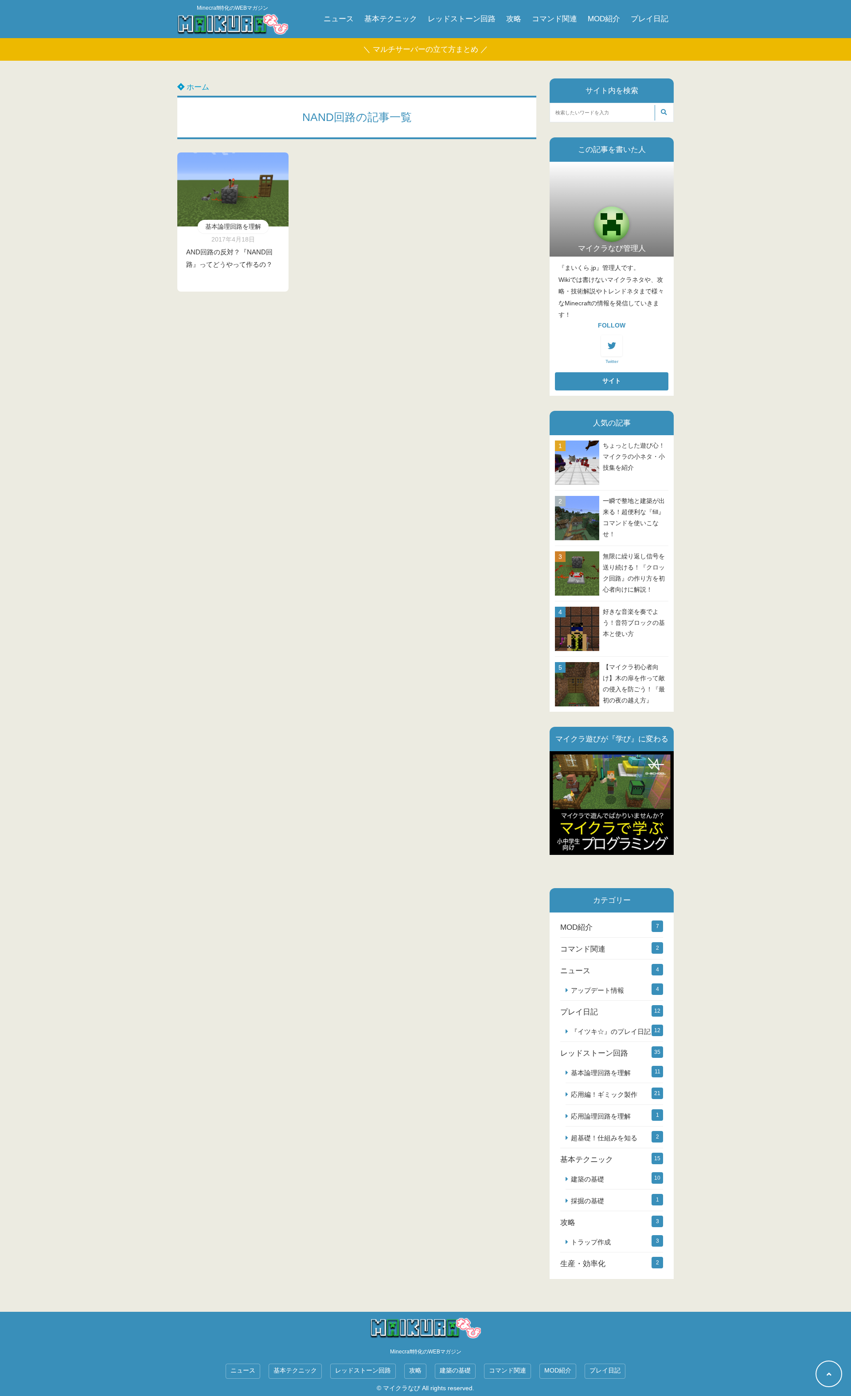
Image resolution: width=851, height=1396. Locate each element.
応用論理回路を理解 (601, 1116)
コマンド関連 (554, 19)
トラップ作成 (591, 1242)
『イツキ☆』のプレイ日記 (611, 1031)
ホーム (196, 87)
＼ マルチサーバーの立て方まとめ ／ (425, 49)
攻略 (513, 19)
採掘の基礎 (587, 1201)
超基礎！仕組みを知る (604, 1138)
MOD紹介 (604, 19)
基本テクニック (390, 19)
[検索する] (663, 113)
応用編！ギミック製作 (604, 1094)
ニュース (339, 19)
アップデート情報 (597, 990)
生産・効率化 (582, 1264)
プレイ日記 (649, 19)
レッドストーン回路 (462, 19)
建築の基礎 (587, 1179)
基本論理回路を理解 (233, 226)
